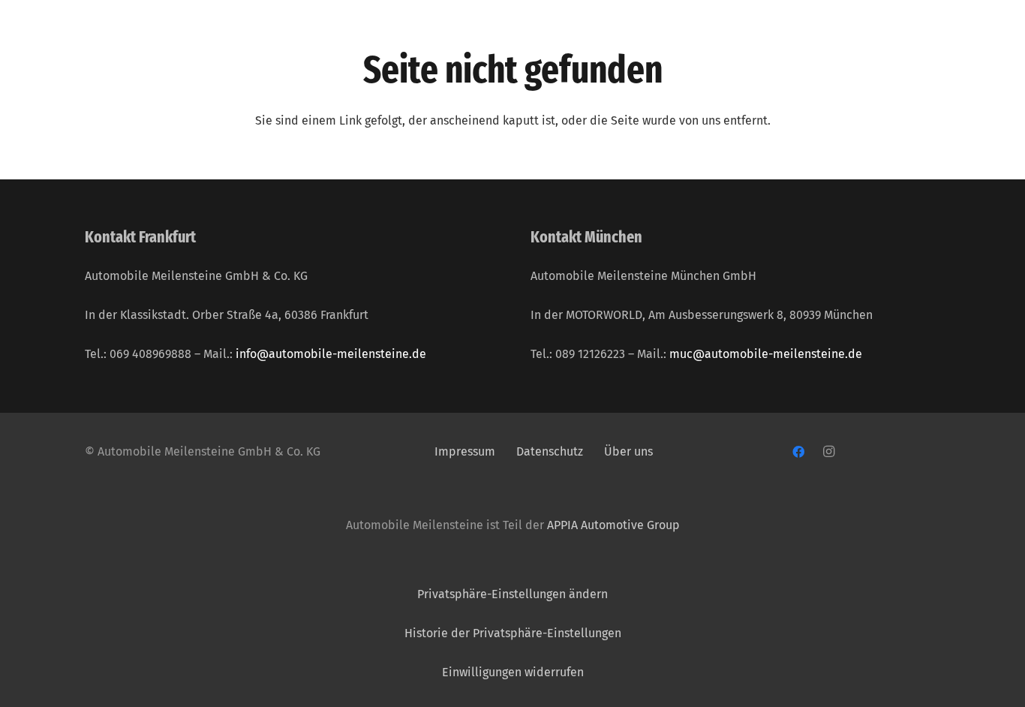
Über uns (628, 451)
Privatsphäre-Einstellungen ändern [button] (512, 594)
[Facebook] (798, 452)
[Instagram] (828, 452)
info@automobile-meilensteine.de (331, 354)
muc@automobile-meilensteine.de (765, 354)
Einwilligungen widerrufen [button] (513, 672)
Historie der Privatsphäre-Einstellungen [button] (512, 633)
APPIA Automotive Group (613, 525)
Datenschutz (551, 451)
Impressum (464, 451)
